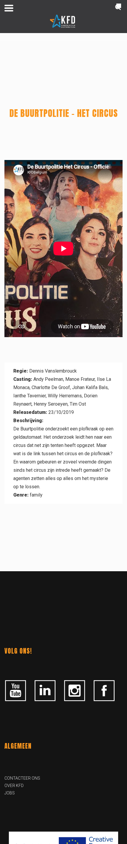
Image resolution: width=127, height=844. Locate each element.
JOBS (9, 793)
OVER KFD (14, 785)
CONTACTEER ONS (22, 778)
